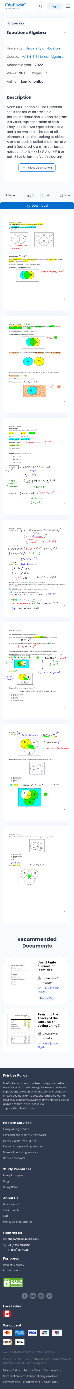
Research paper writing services (23, 1146)
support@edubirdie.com (18, 1108)
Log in (55, 6)
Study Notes (10, 1187)
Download (40, 206)
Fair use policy (53, 1370)
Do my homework (14, 1158)
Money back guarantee (17, 1222)
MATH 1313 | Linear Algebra (42, 56)
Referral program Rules (43, 1376)
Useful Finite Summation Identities (47, 966)
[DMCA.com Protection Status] (37, 1282)
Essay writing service (16, 1129)
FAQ (5, 1216)
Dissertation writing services (20, 1152)
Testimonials (11, 1210)
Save (67, 195)
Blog (6, 1181)
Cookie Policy (50, 1382)
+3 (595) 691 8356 (19, 1245)
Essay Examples (13, 1175)
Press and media (13, 1264)
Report (12, 195)
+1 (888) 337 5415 (18, 1250)
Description (19, 97)
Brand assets (11, 1270)
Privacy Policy (11, 1370)
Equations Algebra (26, 32)
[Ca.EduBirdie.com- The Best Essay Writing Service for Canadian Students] (7, 1315)
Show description (39, 167)
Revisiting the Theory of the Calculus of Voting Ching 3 (49, 1020)
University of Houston (43, 48)
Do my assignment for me (19, 1140)
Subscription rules (14, 1376)
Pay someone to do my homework (24, 1135)
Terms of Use (32, 1370)
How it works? (11, 1204)
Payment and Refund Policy (20, 1382)
